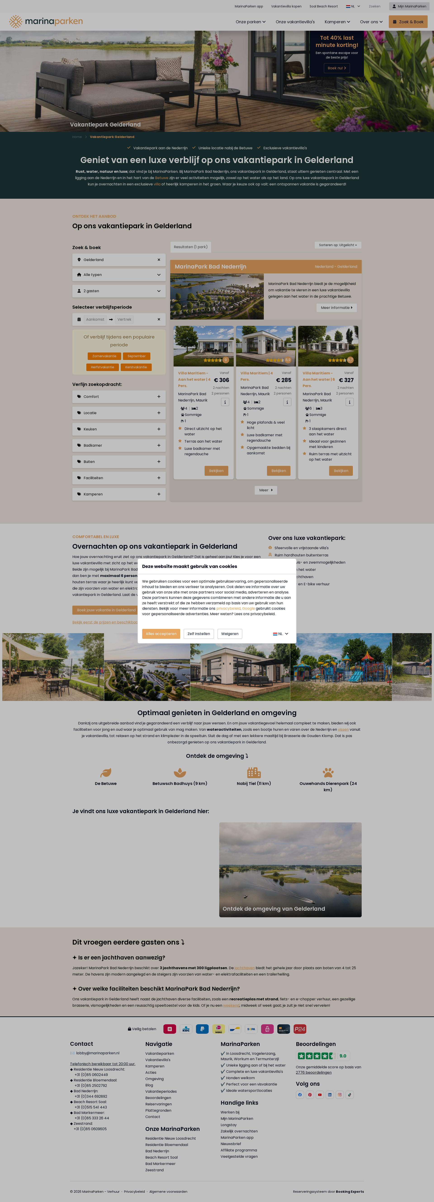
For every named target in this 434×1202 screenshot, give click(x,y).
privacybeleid (228, 608)
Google (248, 608)
